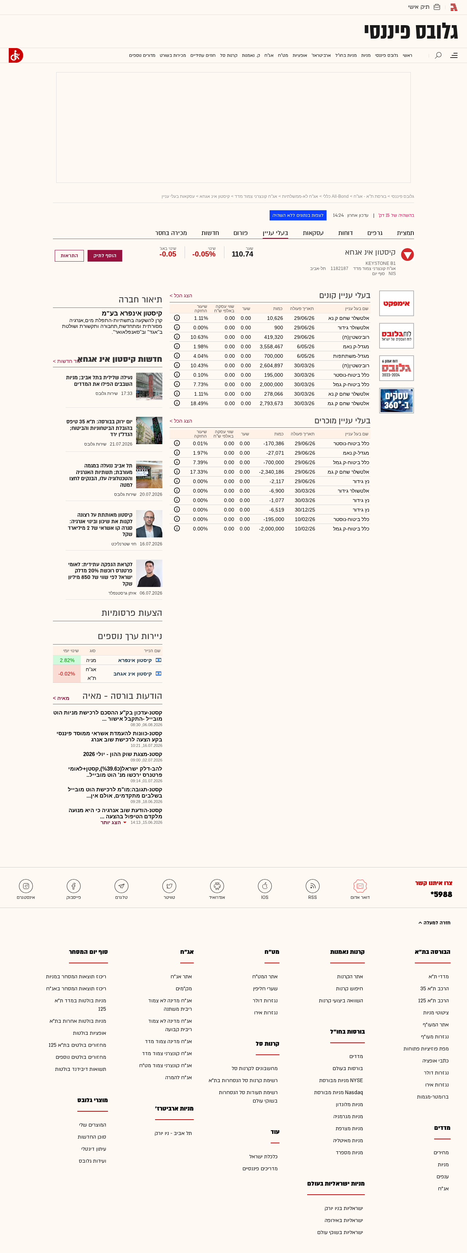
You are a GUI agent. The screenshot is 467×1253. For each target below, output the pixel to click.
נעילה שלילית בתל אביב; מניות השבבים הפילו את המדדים (99, 381)
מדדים (356, 1056)
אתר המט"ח (265, 976)
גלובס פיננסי (411, 31)
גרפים (374, 233)
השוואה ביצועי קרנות (341, 1000)
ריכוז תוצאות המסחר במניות (76, 976)
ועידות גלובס (92, 1161)
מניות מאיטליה (348, 1140)
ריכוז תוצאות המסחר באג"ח (76, 988)
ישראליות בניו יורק (344, 1208)
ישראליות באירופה (344, 1220)
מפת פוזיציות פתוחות (426, 1048)
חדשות (210, 233)
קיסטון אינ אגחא (215, 196)
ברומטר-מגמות (433, 1096)
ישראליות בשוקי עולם (340, 1232)
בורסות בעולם (347, 1068)
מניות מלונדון (349, 1104)
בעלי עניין (275, 233)
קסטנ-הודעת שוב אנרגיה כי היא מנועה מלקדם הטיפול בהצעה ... (115, 813)
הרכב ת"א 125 (433, 1000)
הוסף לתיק (104, 255)
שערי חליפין (265, 988)
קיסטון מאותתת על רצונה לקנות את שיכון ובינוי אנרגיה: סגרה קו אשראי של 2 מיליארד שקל (100, 525)
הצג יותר (111, 822)
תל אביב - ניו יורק (173, 1133)
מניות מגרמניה (348, 1116)
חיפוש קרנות (349, 988)
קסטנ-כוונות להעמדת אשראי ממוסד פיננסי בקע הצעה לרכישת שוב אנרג (109, 736)
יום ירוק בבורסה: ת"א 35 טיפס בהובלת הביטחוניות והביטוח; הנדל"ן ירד (99, 428)
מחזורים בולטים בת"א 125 (77, 1045)
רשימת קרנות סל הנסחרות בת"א (243, 1080)
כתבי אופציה (435, 1060)
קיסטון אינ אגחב (132, 674)
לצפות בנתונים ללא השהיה (298, 215)
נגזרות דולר (436, 1072)
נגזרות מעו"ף (435, 1036)
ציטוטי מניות (436, 1012)
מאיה (63, 698)
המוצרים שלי (92, 1124)
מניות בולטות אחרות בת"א (78, 1021)
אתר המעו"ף (436, 1024)
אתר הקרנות (350, 976)
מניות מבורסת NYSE (341, 1080)
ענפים (442, 1176)
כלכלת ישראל (263, 1156)
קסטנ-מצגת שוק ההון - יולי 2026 (122, 754)
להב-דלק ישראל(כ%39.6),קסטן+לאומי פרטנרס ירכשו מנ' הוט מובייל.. (115, 771)
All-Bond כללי (336, 196)
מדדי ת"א (439, 976)
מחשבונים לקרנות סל (255, 1068)
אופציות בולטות (89, 1033)
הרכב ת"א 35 (434, 988)
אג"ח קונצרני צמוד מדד (256, 196)
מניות (443, 1164)
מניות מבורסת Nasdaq (338, 1092)
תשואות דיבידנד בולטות (80, 1069)
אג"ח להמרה (178, 1077)
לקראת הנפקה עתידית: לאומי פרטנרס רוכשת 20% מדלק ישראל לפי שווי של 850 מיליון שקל (100, 574)
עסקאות (313, 233)
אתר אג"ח (181, 976)
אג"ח (443, 1188)
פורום (241, 233)
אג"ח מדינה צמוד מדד (168, 1041)
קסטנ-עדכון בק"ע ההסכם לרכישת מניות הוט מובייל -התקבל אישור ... (107, 715)
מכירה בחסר (171, 233)
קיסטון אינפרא (135, 660)
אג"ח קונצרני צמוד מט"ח (165, 1065)
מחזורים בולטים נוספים (80, 1057)
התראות (69, 255)
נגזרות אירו (437, 1084)
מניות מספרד (349, 1152)
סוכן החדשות (92, 1136)
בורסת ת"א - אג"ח (370, 196)
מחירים (441, 1152)
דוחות (345, 233)
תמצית (405, 233)
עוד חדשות (69, 361)
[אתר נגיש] (16, 55)
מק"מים (183, 988)
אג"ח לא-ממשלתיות (300, 196)
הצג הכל (183, 295)
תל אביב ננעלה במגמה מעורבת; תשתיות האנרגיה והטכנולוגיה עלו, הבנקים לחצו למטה (100, 475)
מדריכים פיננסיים (260, 1168)
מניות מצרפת (349, 1128)
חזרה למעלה (436, 923)
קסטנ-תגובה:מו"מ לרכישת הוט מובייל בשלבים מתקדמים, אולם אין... (115, 792)
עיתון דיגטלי (93, 1149)
